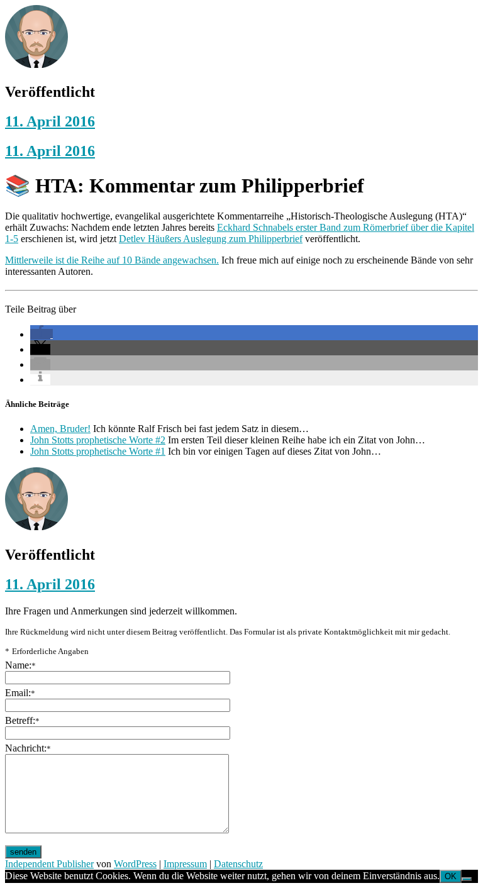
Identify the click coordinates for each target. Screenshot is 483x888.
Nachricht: (28, 748)
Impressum (185, 863)
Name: (20, 665)
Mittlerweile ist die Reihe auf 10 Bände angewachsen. (112, 260)
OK (451, 876)
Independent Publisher (49, 863)
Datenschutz (238, 863)
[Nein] (467, 879)
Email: (20, 692)
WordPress (135, 863)
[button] (41, 334)
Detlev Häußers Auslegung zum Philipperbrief (211, 238)
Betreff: (22, 720)
